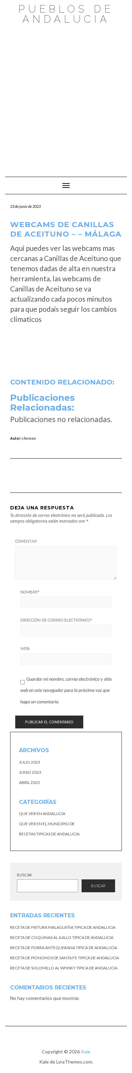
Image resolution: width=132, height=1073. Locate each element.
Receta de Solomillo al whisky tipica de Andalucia (63, 967)
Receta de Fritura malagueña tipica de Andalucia (62, 927)
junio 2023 (30, 772)
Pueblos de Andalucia (66, 14)
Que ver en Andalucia (42, 813)
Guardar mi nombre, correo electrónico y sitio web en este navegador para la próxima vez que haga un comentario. (66, 690)
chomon (29, 438)
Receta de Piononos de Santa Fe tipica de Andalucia (64, 957)
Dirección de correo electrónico (56, 620)
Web (25, 648)
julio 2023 (29, 762)
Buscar (24, 875)
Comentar (26, 541)
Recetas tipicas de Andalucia (49, 833)
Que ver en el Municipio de (47, 823)
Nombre (29, 592)
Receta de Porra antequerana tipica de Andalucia (63, 947)
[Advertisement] (66, 97)
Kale (85, 1051)
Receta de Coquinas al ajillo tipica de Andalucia (61, 937)
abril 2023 (29, 782)
